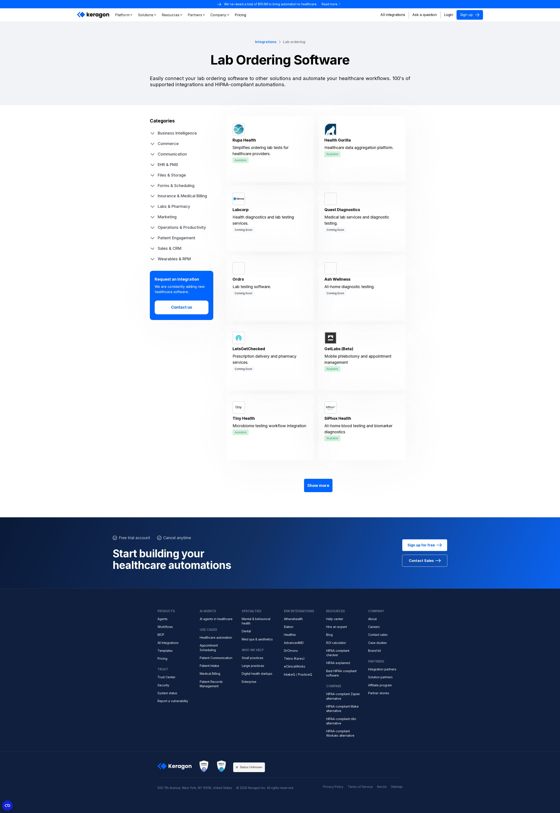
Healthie (290, 634)
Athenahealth (293, 619)
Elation (288, 627)
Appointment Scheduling (209, 647)
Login (448, 14)
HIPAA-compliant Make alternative (342, 709)
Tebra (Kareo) (294, 658)
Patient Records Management (211, 684)
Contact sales (378, 634)
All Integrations (168, 643)
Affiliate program (380, 685)
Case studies (377, 643)
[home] (93, 14)
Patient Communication (216, 658)
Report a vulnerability (173, 701)
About (372, 619)
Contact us (181, 307)
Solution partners (380, 677)
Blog (329, 634)
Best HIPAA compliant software (341, 673)
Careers (374, 627)
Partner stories (378, 693)
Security (163, 685)
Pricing (162, 658)
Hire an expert (336, 627)
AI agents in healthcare (216, 619)
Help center (334, 619)
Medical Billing (210, 673)
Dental (246, 631)
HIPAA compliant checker (337, 653)
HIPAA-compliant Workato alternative (340, 733)
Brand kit (374, 650)
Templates (165, 650)
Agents (163, 619)
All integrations (392, 14)
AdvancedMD (294, 643)
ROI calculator (336, 643)
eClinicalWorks (294, 666)
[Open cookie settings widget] (7, 805)
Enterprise (249, 682)
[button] (123, 14)
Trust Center (166, 677)
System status (167, 693)
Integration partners (382, 669)
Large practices (253, 666)
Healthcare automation (216, 637)
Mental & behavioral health (256, 621)
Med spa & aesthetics (257, 639)
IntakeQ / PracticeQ (298, 674)
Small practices (252, 658)
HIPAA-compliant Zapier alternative (343, 696)
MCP (161, 634)
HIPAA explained (338, 663)
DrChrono (291, 650)
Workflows (165, 627)
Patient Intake (209, 666)
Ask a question (424, 14)
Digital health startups (257, 673)
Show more (318, 485)
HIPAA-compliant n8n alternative (341, 721)
